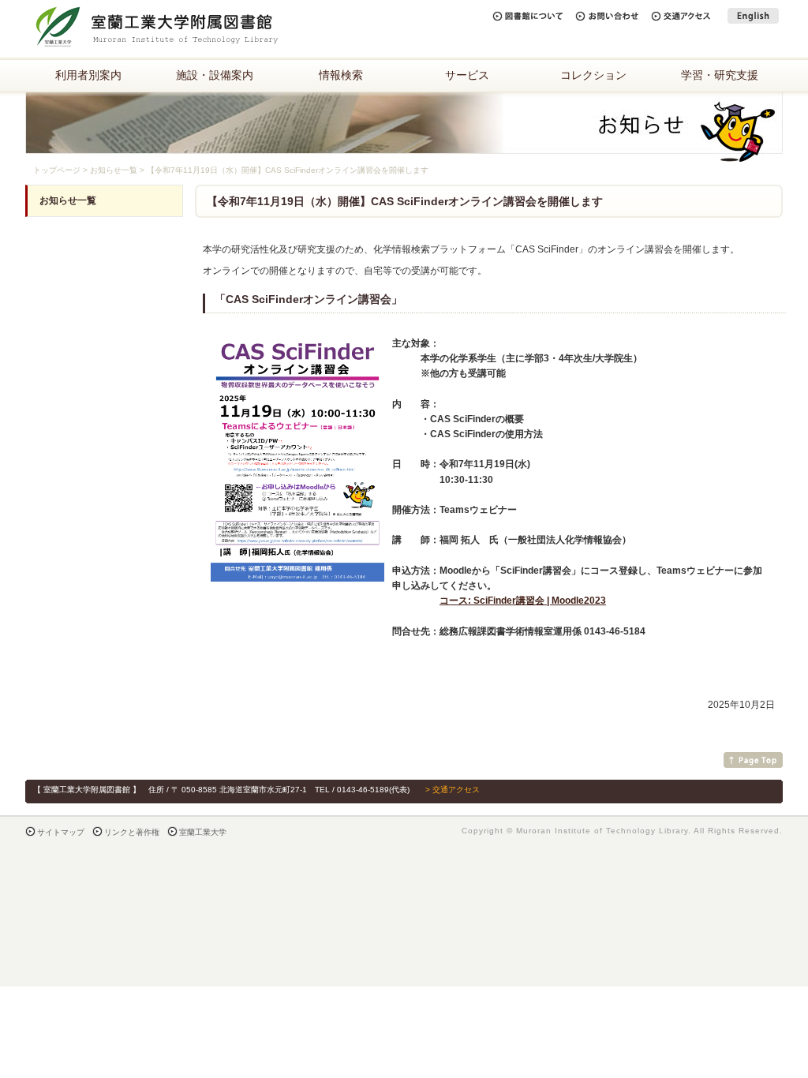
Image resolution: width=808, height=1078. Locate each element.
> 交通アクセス (452, 789)
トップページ (56, 170)
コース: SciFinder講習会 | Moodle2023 (523, 600)
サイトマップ (60, 832)
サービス (467, 75)
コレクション (593, 75)
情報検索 (341, 75)
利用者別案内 (88, 75)
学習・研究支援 (719, 75)
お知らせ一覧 (113, 170)
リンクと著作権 (131, 832)
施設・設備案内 (214, 75)
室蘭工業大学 (202, 832)
